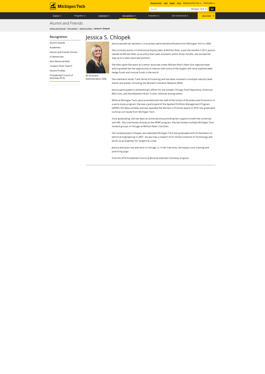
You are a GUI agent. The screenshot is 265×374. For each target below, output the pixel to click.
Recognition (127, 15)
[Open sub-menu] (200, 3)
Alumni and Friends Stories (63, 52)
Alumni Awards (57, 42)
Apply (172, 3)
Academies (55, 47)
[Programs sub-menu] (85, 15)
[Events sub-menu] (61, 15)
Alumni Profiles (86, 28)
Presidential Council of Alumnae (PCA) (61, 77)
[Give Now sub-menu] (214, 15)
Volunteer (102, 15)
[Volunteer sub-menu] (109, 15)
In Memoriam (57, 56)
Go (212, 9)
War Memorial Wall (59, 61)
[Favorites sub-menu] (158, 15)
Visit (166, 3)
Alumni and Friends (66, 23)
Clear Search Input (187, 9)
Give (179, 3)
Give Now (206, 15)
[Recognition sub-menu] (135, 15)
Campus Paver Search (61, 66)
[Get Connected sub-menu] (187, 15)
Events (56, 15)
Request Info (156, 3)
